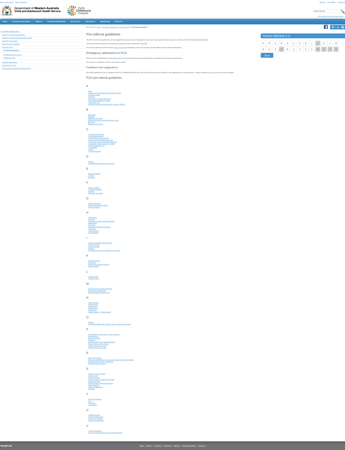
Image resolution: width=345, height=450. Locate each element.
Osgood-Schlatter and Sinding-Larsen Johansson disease (109, 324)
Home (5, 22)
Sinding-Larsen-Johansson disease (101, 380)
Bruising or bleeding (95, 124)
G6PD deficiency (94, 204)
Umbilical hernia (94, 415)
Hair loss (91, 219)
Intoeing (91, 249)
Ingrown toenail (94, 245)
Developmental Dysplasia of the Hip (101, 164)
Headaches (92, 223)
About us (38, 22)
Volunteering (105, 22)
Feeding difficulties (95, 190)
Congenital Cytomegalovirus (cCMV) (101, 144)
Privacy (149, 446)
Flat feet (91, 191)
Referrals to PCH (124, 27)
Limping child (93, 277)
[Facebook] (326, 27)
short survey (215, 72)
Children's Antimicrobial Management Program (17, 38)
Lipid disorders (93, 279)
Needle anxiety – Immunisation (99, 312)
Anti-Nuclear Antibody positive (99, 101)
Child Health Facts (9, 58)
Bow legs (91, 122)
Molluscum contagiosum (97, 291)
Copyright (157, 446)
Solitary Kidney (93, 385)
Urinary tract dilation (95, 419)
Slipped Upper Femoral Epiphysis (100, 383)
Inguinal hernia (93, 247)
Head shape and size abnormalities (101, 221)
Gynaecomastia (94, 207)
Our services (76, 22)
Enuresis (91, 178)
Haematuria (92, 218)
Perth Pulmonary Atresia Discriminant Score (16, 68)
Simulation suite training (9, 62)
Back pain (92, 115)
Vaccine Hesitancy (95, 431)
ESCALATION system (9, 65)
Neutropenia (92, 306)
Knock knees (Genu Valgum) (98, 265)
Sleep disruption (94, 381)
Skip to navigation (21, 2)
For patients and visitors (21, 22)
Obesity (91, 322)
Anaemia (91, 97)
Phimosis (91, 340)
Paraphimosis (93, 336)
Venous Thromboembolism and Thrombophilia (105, 433)
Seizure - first (93, 376)
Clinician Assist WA (120, 48)
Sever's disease (94, 378)
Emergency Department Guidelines (13, 35)
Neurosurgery (93, 305)
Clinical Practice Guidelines (11, 44)
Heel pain (91, 225)
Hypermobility (93, 233)
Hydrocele (92, 229)
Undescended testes (95, 417)
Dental (90, 162)
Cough (90, 149)
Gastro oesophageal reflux (98, 205)
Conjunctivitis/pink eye (96, 146)
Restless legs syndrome (97, 364)
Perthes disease (94, 338)
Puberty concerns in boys (97, 346)
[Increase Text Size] (333, 27)
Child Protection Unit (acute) (98, 138)
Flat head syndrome (95, 193)
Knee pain (92, 263)
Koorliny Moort (93, 266)
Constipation (93, 148)
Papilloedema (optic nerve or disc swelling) (104, 335)
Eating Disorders (94, 174)
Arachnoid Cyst (93, 103)
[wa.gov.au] (6, 446)
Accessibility (331, 2)
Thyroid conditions (95, 399)
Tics (89, 401)
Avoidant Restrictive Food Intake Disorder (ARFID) (106, 104)
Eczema (91, 176)
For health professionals (56, 22)
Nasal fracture (93, 303)
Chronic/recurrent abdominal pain (100, 140)
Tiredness (92, 403)
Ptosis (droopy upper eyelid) (98, 344)
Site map (322, 2)
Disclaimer (167, 446)
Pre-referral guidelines (11, 50)
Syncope (91, 389)
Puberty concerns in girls (97, 348)
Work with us (90, 22)
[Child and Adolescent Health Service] (30, 11)
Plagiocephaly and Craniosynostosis (101, 342)
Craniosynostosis (94, 151)
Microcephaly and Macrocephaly (100, 289)
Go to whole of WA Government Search (331, 16)
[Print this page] (343, 27)
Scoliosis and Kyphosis (96, 374)
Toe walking (92, 405)
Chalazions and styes (96, 134)
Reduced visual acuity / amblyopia (100, 362)
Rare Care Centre (94, 358)
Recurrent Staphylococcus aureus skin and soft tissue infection (111, 360)
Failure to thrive (94, 188)
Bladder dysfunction (95, 118)
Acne (90, 91)
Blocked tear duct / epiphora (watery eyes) (103, 120)
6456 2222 (113, 58)
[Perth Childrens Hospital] (79, 11)
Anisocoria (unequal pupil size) (99, 99)
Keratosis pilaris (94, 261)
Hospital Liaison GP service (12, 55)
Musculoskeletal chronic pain (99, 293)
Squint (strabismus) (95, 387)
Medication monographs (10, 41)
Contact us (341, 2)
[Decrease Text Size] (338, 27)
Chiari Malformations (96, 136)
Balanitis (91, 117)
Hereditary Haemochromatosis (99, 227)
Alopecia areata (94, 95)
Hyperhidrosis (93, 231)
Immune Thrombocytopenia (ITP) (100, 243)
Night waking (93, 308)
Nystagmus (92, 310)
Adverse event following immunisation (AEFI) (104, 93)
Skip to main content (6, 2)
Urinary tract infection (96, 421)
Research (118, 22)
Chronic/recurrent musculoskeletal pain (102, 142)
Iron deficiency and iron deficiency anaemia (104, 250)
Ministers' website (189, 446)
